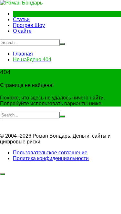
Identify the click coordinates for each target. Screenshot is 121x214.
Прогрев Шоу (29, 25)
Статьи (21, 19)
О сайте (22, 31)
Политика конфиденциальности (51, 158)
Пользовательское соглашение (50, 152)
